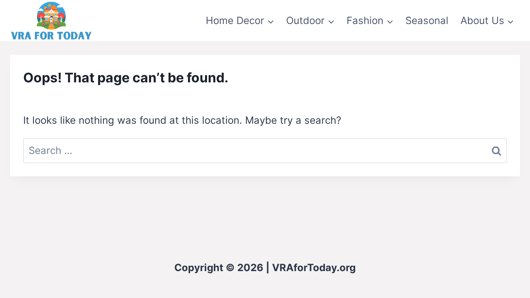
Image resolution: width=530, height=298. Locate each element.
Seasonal (426, 20)
